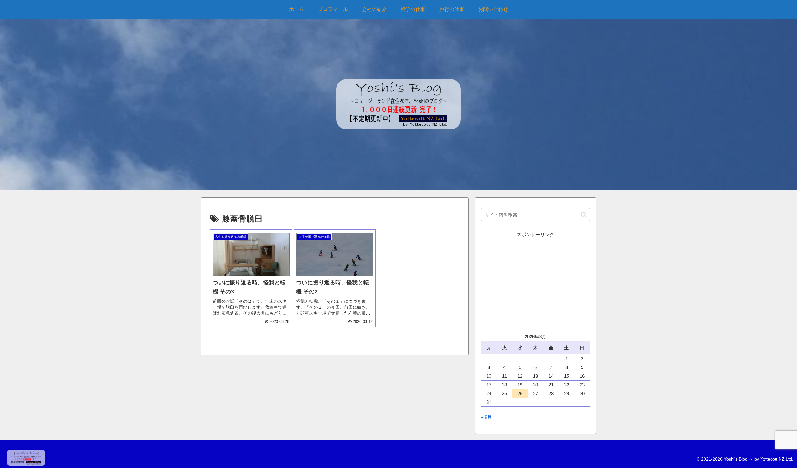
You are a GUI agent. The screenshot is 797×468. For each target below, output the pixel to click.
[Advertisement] (535, 282)
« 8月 (486, 417)
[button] (583, 214)
